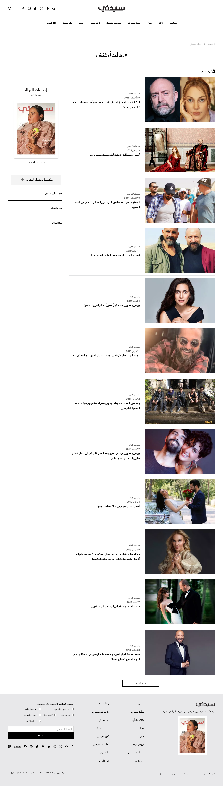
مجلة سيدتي (103, 703)
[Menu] (213, 8)
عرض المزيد (141, 683)
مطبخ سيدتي (137, 711)
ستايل (141, 728)
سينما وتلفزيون (133, 146)
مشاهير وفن (65, 715)
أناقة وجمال (48, 715)
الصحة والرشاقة (31, 709)
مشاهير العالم (134, 94)
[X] (42, 8)
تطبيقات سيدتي (101, 744)
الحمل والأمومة (31, 721)
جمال (149, 23)
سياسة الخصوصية (190, 773)
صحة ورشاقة (134, 23)
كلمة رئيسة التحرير (39, 180)
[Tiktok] (35, 8)
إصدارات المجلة (36, 90)
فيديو (49, 23)
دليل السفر (139, 761)
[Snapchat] (48, 8)
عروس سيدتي (137, 744)
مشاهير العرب (134, 247)
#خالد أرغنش (111, 55)
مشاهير (173, 23)
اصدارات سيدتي (136, 752)
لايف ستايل (95, 23)
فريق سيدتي (103, 736)
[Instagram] (29, 8)
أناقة (161, 23)
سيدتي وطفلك (113, 23)
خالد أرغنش (195, 44)
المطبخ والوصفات (30, 715)
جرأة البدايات (57, 223)
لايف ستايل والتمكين (62, 709)
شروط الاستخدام (209, 773)
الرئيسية (211, 44)
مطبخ (65, 23)
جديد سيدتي (102, 728)
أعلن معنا (173, 773)
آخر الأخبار (104, 761)
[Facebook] (23, 8)
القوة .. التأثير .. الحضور (53, 193)
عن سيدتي (104, 720)
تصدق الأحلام (56, 208)
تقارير (141, 736)
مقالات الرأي (138, 720)
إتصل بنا (160, 773)
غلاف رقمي (103, 752)
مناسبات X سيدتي (100, 711)
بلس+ (80, 23)
